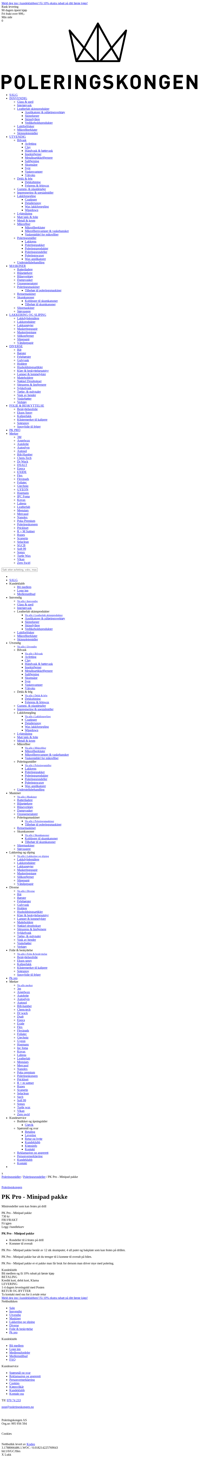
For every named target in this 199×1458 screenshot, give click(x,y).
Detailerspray (33, 723)
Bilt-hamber (24, 1006)
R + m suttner (25, 1083)
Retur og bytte (33, 1138)
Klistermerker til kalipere (32, 967)
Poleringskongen (27, 1076)
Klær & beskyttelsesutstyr (33, 915)
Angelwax (23, 992)
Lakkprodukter (26, 863)
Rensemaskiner (26, 828)
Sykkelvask (24, 932)
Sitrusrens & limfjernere (31, 929)
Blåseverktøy (25, 807)
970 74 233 (14, 1400)
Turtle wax (23, 1107)
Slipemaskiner (25, 845)
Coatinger (31, 719)
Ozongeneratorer (27, 814)
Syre (28, 681)
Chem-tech (24, 1009)
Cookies (14, 1383)
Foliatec (22, 1034)
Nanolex (22, 1069)
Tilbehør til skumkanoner (40, 842)
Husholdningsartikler (30, 911)
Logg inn (22, 590)
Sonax (21, 1103)
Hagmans (23, 1044)
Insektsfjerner (33, 667)
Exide (20, 1023)
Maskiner (15, 1318)
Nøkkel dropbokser (29, 925)
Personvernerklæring (30, 1156)
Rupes (21, 1086)
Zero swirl (23, 1114)
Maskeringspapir (27, 870)
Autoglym (23, 999)
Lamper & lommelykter (31, 918)
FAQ (12, 1359)
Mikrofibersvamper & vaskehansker (47, 754)
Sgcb (20, 1096)
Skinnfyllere (32, 625)
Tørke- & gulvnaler (29, 936)
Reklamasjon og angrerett (32, 1152)
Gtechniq (22, 1037)
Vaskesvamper (34, 684)
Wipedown (31, 730)
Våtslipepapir (25, 883)
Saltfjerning (32, 674)
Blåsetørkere (24, 803)
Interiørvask (24, 608)
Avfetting (30, 656)
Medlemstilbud (26, 594)
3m (19, 988)
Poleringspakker (35, 772)
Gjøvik (29, 1124)
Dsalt (20, 1016)
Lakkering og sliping (22, 1322)
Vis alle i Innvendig (27, 601)
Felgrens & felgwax (37, 702)
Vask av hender (26, 939)
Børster (21, 897)
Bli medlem (24, 587)
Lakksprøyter (25, 866)
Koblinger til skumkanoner (41, 838)
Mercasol (22, 1065)
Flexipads (23, 1030)
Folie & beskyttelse (21, 1329)
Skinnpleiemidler (27, 639)
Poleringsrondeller (36, 779)
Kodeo (31, 1444)
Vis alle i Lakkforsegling (38, 716)
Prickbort (22, 1079)
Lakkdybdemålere (28, 859)
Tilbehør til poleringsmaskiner (43, 824)
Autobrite (23, 995)
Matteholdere (25, 922)
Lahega (21, 1055)
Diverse (14, 1325)
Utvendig (15, 1315)
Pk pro (13, 978)
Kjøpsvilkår (16, 1386)
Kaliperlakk (24, 964)
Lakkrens (30, 768)
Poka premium (26, 1072)
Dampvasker (25, 810)
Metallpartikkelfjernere (39, 670)
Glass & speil (25, 604)
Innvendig (15, 1311)
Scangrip (22, 1090)
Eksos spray (24, 960)
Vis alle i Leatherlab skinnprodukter (44, 615)
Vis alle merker (25, 985)
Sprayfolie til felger (29, 974)
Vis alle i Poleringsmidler (38, 765)
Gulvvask (23, 904)
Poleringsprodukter (36, 775)
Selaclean (23, 1093)
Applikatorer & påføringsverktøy (45, 618)
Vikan (20, 1110)
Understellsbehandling (31, 789)
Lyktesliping (24, 733)
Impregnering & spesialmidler (35, 709)
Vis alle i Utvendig (27, 646)
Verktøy (22, 946)
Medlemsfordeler (19, 1352)
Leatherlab (23, 1058)
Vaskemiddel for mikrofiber (41, 758)
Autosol (22, 1002)
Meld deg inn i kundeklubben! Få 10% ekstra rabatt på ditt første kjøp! (45, 3)
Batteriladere (25, 800)
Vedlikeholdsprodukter (39, 629)
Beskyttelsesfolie (27, 957)
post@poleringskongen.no (18, 1407)
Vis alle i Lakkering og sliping (33, 856)
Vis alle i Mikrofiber (35, 747)
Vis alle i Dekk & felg (36, 695)
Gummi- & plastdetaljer (31, 705)
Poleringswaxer (34, 782)
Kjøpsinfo (31, 1145)
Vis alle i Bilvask (34, 653)
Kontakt (30, 1149)
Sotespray (23, 971)
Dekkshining (33, 698)
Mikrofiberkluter (27, 636)
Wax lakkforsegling (37, 726)
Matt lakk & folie (27, 737)
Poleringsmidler (11, 1176)
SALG (13, 94)
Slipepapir (23, 880)
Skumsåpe (31, 677)
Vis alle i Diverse (26, 891)
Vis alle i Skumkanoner (37, 835)
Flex (20, 1027)
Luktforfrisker (25, 632)
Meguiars (23, 1062)
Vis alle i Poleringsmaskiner (39, 821)
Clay (28, 660)
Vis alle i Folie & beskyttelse (32, 953)
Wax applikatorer (35, 786)
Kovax (21, 1051)
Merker (13, 433)
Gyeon (21, 1041)
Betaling (30, 1131)
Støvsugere (24, 849)
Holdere (22, 908)
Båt (19, 894)
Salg (12, 1308)
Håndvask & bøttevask (39, 663)
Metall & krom (26, 740)
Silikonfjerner (25, 876)
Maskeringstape (26, 873)
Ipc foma (22, 1048)
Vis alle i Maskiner (27, 796)
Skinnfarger (32, 622)
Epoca (21, 1020)
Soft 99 (21, 1100)
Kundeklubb (32, 1142)
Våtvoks (30, 688)
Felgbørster (24, 901)
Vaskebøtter (24, 943)
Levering (30, 1135)
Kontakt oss (16, 1393)
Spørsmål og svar (20, 1372)
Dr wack (22, 1013)
